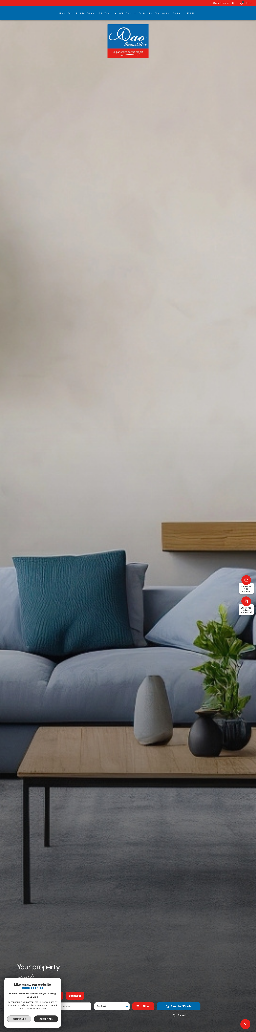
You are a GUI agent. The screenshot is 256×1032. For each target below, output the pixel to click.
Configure (19, 1019)
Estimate (75, 996)
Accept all (46, 1019)
